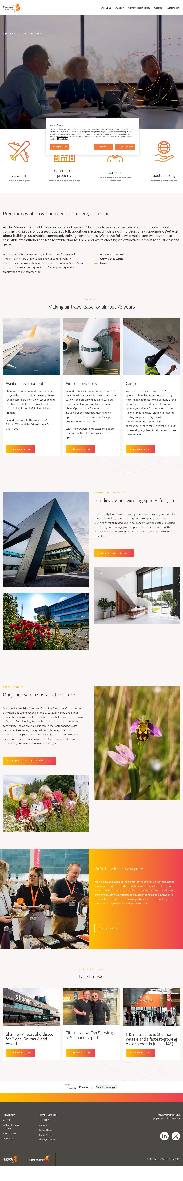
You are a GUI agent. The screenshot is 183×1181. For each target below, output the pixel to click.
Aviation (119, 7)
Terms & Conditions (48, 1115)
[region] (92, 136)
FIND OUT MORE (20, 449)
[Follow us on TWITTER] (176, 1136)
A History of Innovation (113, 254)
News (103, 263)
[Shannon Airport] (39, 1159)
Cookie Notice (45, 1135)
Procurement (9, 1115)
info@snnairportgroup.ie (169, 1115)
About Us (106, 7)
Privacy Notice (45, 1130)
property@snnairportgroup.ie (166, 1118)
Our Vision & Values (111, 259)
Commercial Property (139, 7)
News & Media (9, 1134)
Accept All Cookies (125, 146)
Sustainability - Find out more (29, 760)
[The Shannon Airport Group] (12, 7)
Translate (70, 1088)
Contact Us (8, 1139)
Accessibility (44, 1120)
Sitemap (43, 1125)
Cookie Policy (63, 139)
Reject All (103, 146)
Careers (158, 7)
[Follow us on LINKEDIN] (164, 1136)
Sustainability (173, 7)
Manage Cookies (47, 1139)
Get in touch (108, 928)
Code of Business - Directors (11, 1127)
